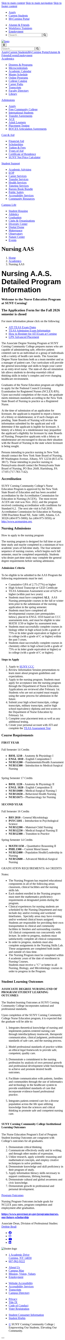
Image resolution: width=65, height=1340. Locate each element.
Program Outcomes (12, 1195)
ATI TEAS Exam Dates (22, 327)
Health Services (18, 182)
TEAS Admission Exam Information (29, 330)
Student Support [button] (10, 163)
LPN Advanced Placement (24, 337)
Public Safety (16, 192)
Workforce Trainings (20, 28)
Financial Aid (16, 141)
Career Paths (16, 84)
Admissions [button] (8, 100)
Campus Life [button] (8, 204)
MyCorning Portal (19, 18)
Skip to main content (13, 3)
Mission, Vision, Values (22, 1273)
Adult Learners (17, 122)
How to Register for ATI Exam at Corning (33, 333)
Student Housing (18, 210)
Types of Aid (16, 150)
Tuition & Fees (17, 147)
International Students (21, 112)
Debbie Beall (8, 1226)
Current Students (18, 15)
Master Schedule (18, 74)
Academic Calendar (20, 71)
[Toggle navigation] (3, 45)
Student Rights (17, 1318)
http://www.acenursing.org (16, 521)
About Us (14, 1267)
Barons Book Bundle (21, 189)
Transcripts (15, 87)
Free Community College (23, 109)
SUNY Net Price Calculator (24, 157)
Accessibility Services (21, 195)
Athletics (14, 214)
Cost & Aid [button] (7, 135)
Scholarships (16, 144)
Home (12, 257)
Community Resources (22, 198)
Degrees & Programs (20, 64)
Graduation (15, 217)
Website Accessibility (21, 1283)
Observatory (16, 233)
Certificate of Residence (22, 154)
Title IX (13, 1302)
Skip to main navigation (39, 3)
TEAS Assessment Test (37, 728)
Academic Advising (20, 169)
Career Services (18, 176)
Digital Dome (16, 227)
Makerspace (15, 230)
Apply (12, 12)
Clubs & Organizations (22, 220)
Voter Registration (19, 1308)
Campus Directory (19, 1292)
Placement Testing (19, 125)
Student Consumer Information (26, 1314)
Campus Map (16, 1270)
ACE (12, 119)
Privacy (13, 1299)
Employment (16, 31)
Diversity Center (18, 223)
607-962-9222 (17, 1261)
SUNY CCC (27, 666)
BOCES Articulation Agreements (28, 128)
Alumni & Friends (19, 24)
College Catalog (18, 80)
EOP (11, 172)
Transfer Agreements (20, 115)
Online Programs (18, 77)
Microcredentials (18, 68)
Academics (15, 261)
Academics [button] (7, 58)
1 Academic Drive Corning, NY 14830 (20, 1256)
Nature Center (17, 236)
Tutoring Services (19, 185)
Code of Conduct (18, 1305)
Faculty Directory (19, 90)
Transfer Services (18, 179)
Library (13, 93)
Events (14, 55)
